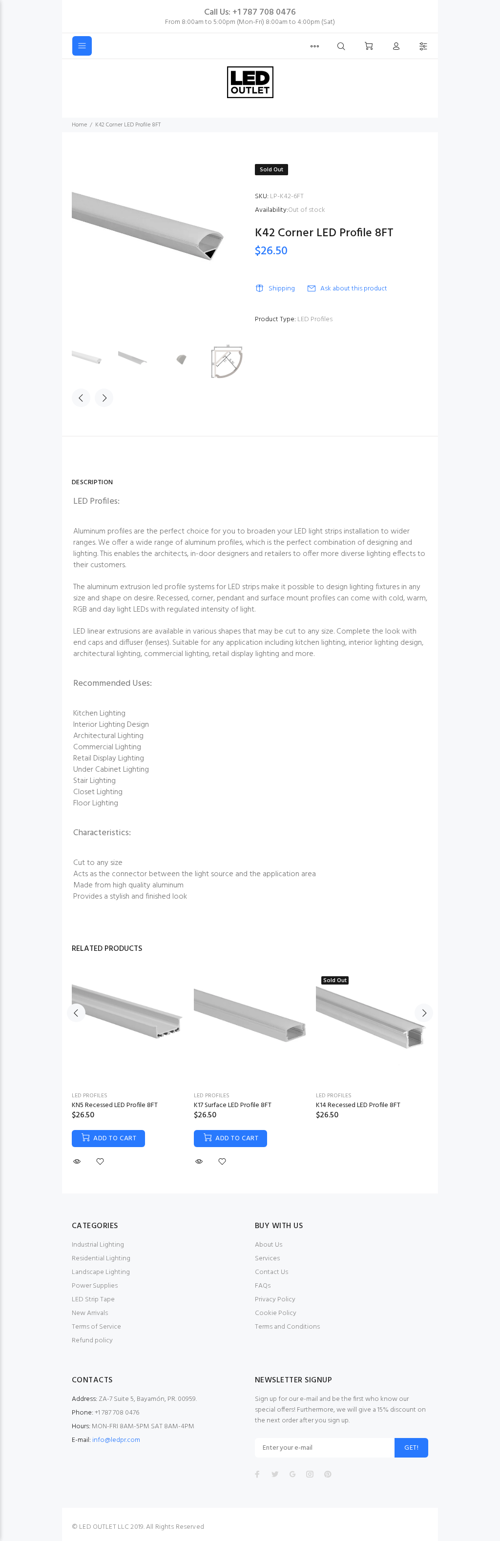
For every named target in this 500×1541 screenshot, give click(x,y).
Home (79, 125)
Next (104, 398)
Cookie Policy (275, 1313)
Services (267, 1258)
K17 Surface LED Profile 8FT (232, 1105)
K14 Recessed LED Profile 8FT (358, 1105)
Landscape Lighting (101, 1272)
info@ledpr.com (116, 1440)
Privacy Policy (275, 1299)
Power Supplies (95, 1286)
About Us (268, 1245)
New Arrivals (90, 1313)
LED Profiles (315, 319)
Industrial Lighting (98, 1245)
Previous (81, 398)
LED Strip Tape (93, 1299)
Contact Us (271, 1272)
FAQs (263, 1286)
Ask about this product (353, 288)
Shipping (282, 288)
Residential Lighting (101, 1258)
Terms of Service (96, 1327)
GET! (411, 1448)
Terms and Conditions (287, 1327)
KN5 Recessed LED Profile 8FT (115, 1105)
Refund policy (92, 1340)
